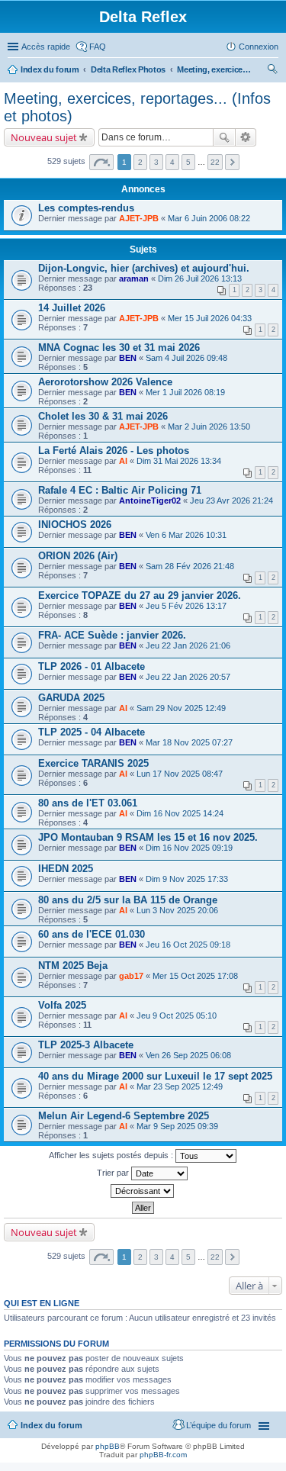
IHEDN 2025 (65, 868)
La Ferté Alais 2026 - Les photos (113, 450)
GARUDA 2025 (71, 697)
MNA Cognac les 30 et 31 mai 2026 (119, 347)
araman (134, 278)
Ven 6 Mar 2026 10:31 (186, 534)
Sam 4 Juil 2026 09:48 (186, 357)
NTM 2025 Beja (73, 965)
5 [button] (188, 162)
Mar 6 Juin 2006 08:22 (209, 218)
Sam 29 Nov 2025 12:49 (181, 708)
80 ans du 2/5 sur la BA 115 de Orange (127, 900)
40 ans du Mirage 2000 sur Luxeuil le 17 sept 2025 (155, 1076)
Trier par (114, 1172)
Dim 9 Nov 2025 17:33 (187, 879)
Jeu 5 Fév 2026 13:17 (186, 605)
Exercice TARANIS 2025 (93, 763)
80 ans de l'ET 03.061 (87, 803)
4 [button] (172, 162)
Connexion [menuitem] (258, 46)
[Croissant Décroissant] (143, 1191)
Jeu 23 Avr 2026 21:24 (231, 500)
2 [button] (140, 162)
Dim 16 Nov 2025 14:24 (180, 813)
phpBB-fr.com (163, 1454)
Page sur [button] (101, 162)
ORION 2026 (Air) (77, 556)
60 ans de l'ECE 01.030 (91, 934)
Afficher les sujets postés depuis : (112, 1155)
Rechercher (224, 137)
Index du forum (50, 69)
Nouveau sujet (44, 137)
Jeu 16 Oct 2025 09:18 (188, 944)
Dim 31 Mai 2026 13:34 (179, 460)
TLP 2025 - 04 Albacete (91, 732)
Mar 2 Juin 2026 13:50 (209, 426)
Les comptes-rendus (86, 208)
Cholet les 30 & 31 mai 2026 (103, 416)
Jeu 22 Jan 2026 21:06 (188, 645)
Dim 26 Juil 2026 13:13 (200, 278)
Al (123, 460)
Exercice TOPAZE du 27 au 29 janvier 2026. (139, 595)
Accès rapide (45, 46)
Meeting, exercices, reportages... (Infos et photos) (215, 69)
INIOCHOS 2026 (74, 524)
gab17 (131, 975)
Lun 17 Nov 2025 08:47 (180, 773)
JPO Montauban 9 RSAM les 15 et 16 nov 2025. (148, 837)
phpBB (107, 1446)
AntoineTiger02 (150, 500)
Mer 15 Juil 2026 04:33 (210, 318)
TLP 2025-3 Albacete (85, 1045)
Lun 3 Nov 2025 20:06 (177, 910)
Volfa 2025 (62, 1005)
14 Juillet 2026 (71, 308)
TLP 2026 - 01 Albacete (91, 666)
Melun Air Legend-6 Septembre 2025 (123, 1116)
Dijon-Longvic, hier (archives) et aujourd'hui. (143, 268)
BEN (128, 357)
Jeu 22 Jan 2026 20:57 (188, 676)
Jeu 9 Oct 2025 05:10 (177, 1015)
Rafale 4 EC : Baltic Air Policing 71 (119, 490)
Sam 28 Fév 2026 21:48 (190, 566)
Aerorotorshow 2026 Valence (105, 382)
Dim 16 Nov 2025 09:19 (189, 847)
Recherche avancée (246, 137)
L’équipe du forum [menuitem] (218, 1425)
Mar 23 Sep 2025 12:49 (180, 1086)
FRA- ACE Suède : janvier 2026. (112, 635)
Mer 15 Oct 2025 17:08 (195, 975)
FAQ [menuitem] (97, 46)
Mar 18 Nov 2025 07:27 (189, 742)
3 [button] (156, 162)
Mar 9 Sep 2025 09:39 (177, 1126)
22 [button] (215, 162)
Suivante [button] (232, 162)
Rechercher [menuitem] (272, 71)
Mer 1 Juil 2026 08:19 (185, 392)
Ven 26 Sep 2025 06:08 (188, 1055)
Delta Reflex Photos (128, 69)
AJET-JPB (139, 218)
